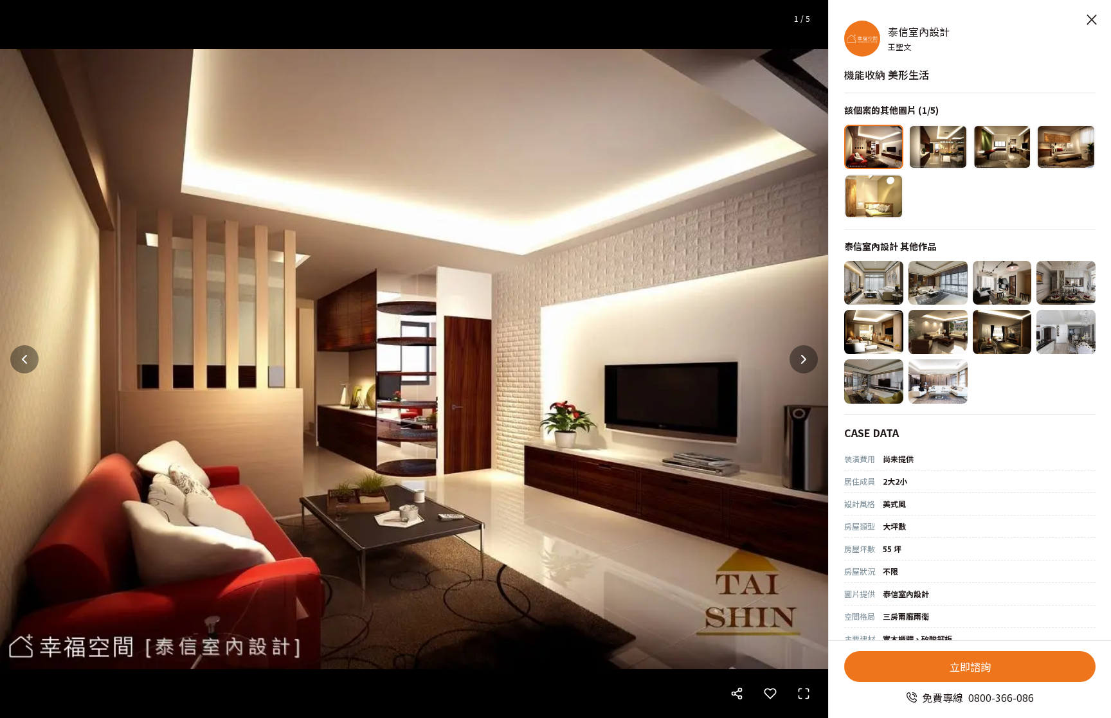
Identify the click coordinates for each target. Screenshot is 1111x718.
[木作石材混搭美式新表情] (1002, 332)
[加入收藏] (770, 693)
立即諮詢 (970, 666)
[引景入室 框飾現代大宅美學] (938, 381)
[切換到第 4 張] (1066, 147)
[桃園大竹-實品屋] (938, 283)
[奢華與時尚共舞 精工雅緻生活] (873, 381)
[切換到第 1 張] (873, 147)
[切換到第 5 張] (873, 196)
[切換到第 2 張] (938, 147)
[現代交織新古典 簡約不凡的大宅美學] (1066, 283)
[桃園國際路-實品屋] (873, 283)
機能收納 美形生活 (886, 74)
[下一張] (804, 359)
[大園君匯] (1002, 283)
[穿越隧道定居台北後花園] (938, 332)
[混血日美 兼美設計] (873, 332)
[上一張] (24, 359)
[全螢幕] (804, 693)
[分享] (737, 693)
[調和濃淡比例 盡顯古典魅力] (1066, 332)
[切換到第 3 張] (1002, 147)
